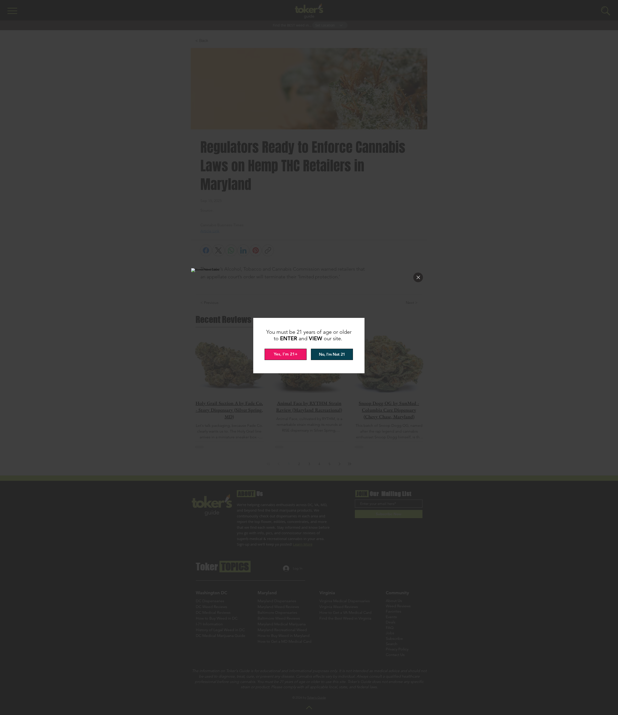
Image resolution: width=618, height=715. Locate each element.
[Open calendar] (346, 362)
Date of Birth (278, 351)
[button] (418, 277)
